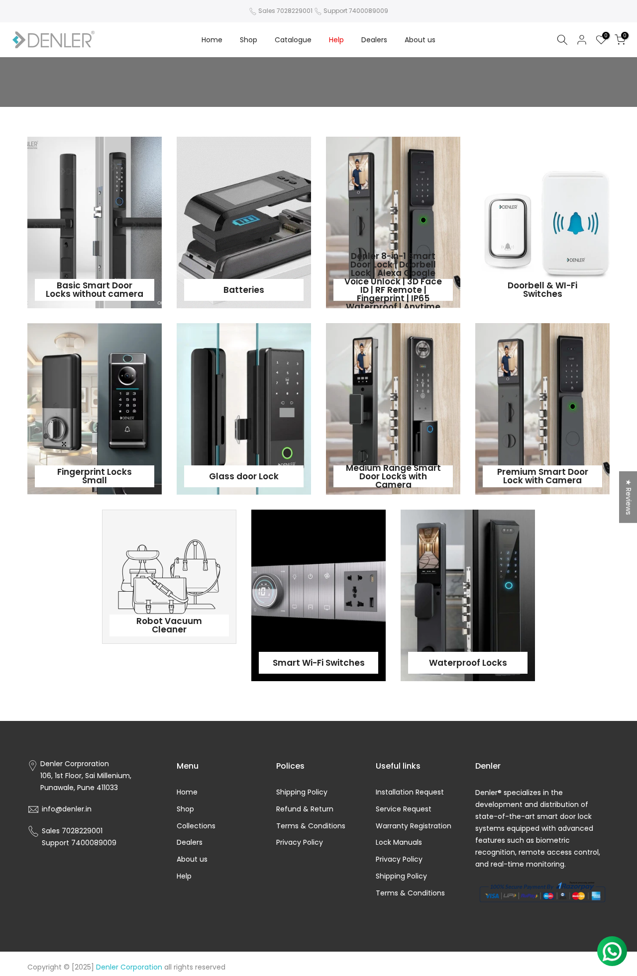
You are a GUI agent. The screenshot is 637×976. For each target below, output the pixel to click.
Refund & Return (304, 809)
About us (420, 40)
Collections (196, 826)
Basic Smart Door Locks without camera (94, 289)
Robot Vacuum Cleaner (169, 625)
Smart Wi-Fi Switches (319, 663)
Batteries (243, 290)
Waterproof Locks (468, 663)
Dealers (374, 40)
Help (336, 40)
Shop (248, 40)
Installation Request (410, 792)
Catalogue (293, 40)
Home (212, 40)
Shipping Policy (301, 792)
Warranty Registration (413, 826)
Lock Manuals (399, 842)
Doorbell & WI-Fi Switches (542, 289)
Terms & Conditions (310, 826)
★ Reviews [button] (629, 497)
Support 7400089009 (355, 10)
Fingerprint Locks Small (94, 476)
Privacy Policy (299, 842)
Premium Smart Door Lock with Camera (542, 476)
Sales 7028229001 (285, 10)
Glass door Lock (244, 476)
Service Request (403, 809)
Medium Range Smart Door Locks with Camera (393, 476)
